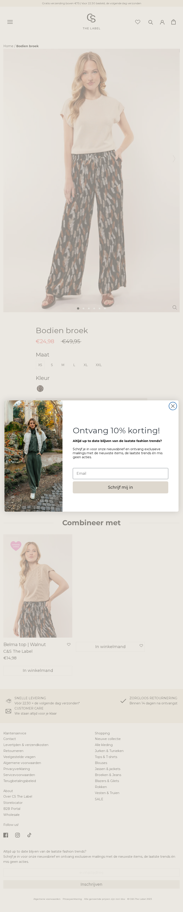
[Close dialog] (173, 406)
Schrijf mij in (120, 487)
